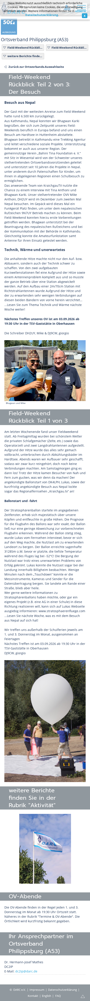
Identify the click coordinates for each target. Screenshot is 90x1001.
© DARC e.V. (18, 990)
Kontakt (33, 996)
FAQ (58, 996)
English (46, 996)
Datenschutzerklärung (62, 990)
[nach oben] (83, 996)
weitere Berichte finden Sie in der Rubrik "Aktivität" (25, 56)
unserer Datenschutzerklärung (56, 13)
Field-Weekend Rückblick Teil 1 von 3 (69, 48)
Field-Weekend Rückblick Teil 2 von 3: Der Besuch (25, 48)
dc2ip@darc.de (26, 971)
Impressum (36, 990)
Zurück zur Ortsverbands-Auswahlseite (36, 67)
